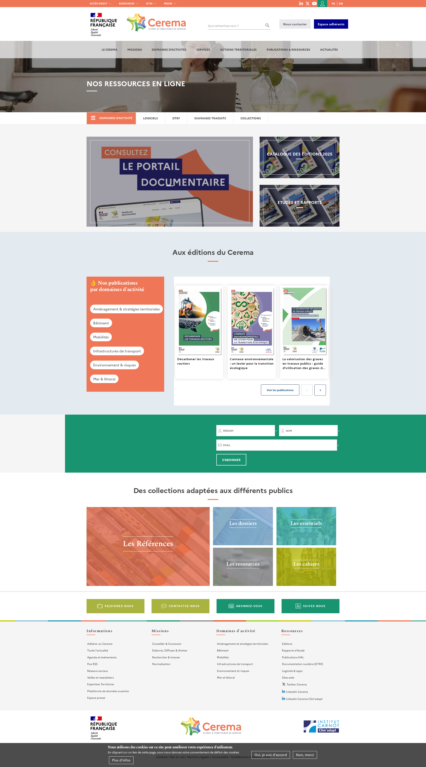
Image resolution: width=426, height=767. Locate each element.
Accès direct (98, 3)
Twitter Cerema (297, 684)
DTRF (176, 118)
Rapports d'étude (293, 650)
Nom (289, 430)
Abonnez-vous (249, 606)
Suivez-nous (314, 606)
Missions (134, 49)
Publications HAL (293, 657)
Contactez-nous (184, 606)
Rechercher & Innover (166, 657)
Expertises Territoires (100, 684)
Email (227, 445)
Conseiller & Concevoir (166, 643)
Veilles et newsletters (100, 677)
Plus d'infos (121, 760)
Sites (149, 3)
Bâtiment (101, 322)
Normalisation (161, 664)
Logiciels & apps (292, 671)
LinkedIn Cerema (297, 691)
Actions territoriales (238, 49)
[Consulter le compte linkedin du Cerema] (301, 3)
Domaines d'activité (115, 118)
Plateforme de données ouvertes (108, 691)
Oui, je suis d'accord (270, 755)
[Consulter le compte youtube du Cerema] (314, 3)
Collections (251, 118)
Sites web (288, 677)
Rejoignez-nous (119, 606)
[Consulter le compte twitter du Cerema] (308, 3)
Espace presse (96, 697)
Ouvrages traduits (210, 118)
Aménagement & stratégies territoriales (126, 308)
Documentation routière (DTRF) (302, 664)
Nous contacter (295, 24)
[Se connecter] (322, 3)
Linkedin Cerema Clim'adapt (304, 699)
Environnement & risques (114, 364)
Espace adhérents (331, 24)
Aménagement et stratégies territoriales (242, 643)
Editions (287, 643)
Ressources (126, 3)
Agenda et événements (101, 657)
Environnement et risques (233, 671)
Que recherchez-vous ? (223, 25)
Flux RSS (92, 664)
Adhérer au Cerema (99, 643)
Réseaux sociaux (97, 671)
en (341, 3)
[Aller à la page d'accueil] (153, 19)
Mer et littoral (226, 677)
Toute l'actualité (97, 650)
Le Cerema (109, 49)
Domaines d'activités (169, 49)
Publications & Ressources (288, 49)
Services (203, 49)
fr (333, 3)
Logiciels (150, 118)
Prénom (228, 430)
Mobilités (101, 336)
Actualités (329, 49)
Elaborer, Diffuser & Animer (169, 650)
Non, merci (305, 755)
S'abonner (231, 459)
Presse (168, 3)
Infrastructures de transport (117, 350)
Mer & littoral (104, 378)
